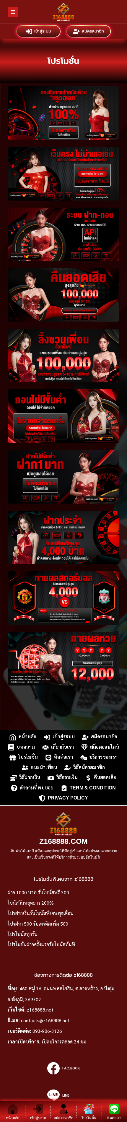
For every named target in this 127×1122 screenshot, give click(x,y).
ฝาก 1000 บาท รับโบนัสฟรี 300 (38, 892)
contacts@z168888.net (45, 1020)
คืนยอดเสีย (105, 777)
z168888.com (63, 841)
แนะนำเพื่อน (44, 767)
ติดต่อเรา (63, 757)
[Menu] (13, 12)
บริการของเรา (103, 757)
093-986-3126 (47, 1031)
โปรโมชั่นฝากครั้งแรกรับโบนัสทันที (41, 944)
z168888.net (40, 1010)
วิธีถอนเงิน (67, 777)
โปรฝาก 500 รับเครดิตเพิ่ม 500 (38, 924)
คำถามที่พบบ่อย (36, 787)
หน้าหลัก (27, 736)
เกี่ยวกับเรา (62, 747)
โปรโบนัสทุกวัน (23, 934)
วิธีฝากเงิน (29, 777)
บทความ (26, 747)
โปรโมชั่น (28, 757)
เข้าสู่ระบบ (42, 31)
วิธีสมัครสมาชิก (89, 767)
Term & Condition (93, 787)
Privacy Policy (68, 797)
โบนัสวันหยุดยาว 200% (31, 903)
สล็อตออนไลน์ (104, 747)
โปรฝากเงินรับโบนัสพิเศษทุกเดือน (41, 913)
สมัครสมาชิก (93, 31)
